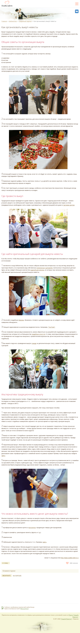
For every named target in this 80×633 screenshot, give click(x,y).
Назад (6, 563)
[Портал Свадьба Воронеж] (7, 4)
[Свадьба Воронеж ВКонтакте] (77, 11)
